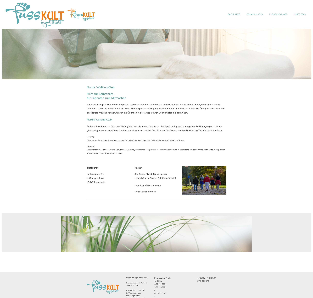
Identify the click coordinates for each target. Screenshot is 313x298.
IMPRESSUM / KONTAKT (206, 278)
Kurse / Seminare (278, 14)
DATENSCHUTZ (202, 281)
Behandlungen (255, 14)
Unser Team (300, 14)
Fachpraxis (234, 14)
